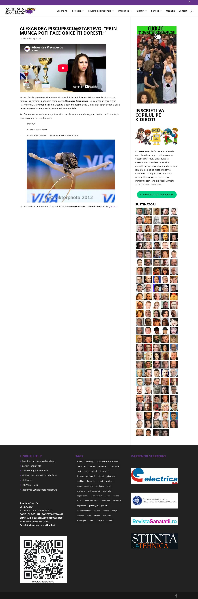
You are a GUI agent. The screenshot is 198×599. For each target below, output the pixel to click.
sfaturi (106, 510)
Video (23, 38)
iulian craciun (96, 495)
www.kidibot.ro (153, 184)
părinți (104, 505)
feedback (100, 486)
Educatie (91, 481)
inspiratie (107, 491)
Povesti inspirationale (99, 11)
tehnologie (81, 520)
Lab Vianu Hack (30, 484)
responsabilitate (84, 510)
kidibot (116, 495)
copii (79, 471)
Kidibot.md (27, 480)
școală (109, 520)
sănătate (107, 515)
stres (89, 515)
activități (89, 461)
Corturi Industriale (31, 465)
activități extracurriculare (107, 461)
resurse (97, 510)
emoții (100, 481)
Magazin (170, 11)
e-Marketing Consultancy (35, 470)
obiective (117, 500)
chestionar (81, 466)
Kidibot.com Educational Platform (39, 475)
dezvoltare (104, 471)
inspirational (82, 495)
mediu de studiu (92, 500)
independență (94, 491)
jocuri (107, 495)
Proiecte (76, 11)
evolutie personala (85, 486)
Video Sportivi (34, 38)
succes (97, 515)
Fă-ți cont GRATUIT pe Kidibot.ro (156, 194)
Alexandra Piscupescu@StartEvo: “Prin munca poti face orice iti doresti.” (68, 30)
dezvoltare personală (86, 476)
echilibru (80, 481)
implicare (81, 491)
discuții (101, 476)
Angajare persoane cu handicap (38, 461)
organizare (81, 505)
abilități (80, 461)
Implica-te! (123, 11)
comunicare (114, 466)
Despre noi (62, 11)
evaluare (110, 481)
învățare (100, 520)
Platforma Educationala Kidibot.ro (39, 489)
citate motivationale (97, 466)
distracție (111, 476)
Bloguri (140, 11)
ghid (108, 486)
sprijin (114, 510)
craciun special (90, 471)
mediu (79, 500)
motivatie (106, 500)
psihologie (93, 505)
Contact (183, 11)
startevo (80, 515)
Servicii (155, 11)
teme (91, 520)
